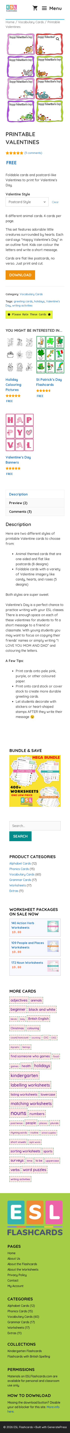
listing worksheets (24, 1094)
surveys (17, 1160)
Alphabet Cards (20, 863)
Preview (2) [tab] (18, 503)
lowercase (48, 1094)
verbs (15, 1169)
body (22, 1019)
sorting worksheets (25, 1151)
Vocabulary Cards (31, 22)
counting (36, 1037)
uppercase (52, 1160)
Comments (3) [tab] (20, 511)
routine (34, 1132)
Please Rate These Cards (29, 314)
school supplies (49, 1132)
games (14, 1066)
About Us (13, 1258)
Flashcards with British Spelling (28, 1356)
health (26, 1066)
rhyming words (19, 1132)
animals (36, 1000)
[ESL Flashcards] (12, 8)
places (43, 1123)
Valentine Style (18, 194)
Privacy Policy (17, 1275)
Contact (12, 1280)
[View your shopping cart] (35, 8)
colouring (33, 1028)
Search (20, 836)
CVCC (54, 1037)
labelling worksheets (30, 1084)
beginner (18, 1009)
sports (47, 1151)
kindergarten (24, 1075)
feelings (26, 1047)
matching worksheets (31, 1103)
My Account (15, 1286)
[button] (57, 39)
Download (20, 275)
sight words (34, 1142)
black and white (42, 1009)
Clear (55, 202)
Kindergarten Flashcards (24, 1351)
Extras (13, 891)
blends (14, 1019)
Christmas (17, 1028)
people (31, 1123)
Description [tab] (18, 494)
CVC (46, 1037)
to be (39, 1160)
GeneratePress (57, 1427)
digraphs (15, 1047)
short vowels (18, 1141)
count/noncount (19, 1037)
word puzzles (34, 1169)
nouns (18, 1113)
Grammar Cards (20, 880)
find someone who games (30, 1056)
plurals (54, 1123)
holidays (39, 301)
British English (38, 1019)
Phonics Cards (19, 869)
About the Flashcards (22, 1264)
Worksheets (17, 885)
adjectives (19, 1000)
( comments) (33, 153)
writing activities (22, 305)
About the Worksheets (22, 1269)
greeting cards (23, 301)
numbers (36, 1113)
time (29, 1160)
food (56, 1056)
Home (10, 22)
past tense (17, 1123)
